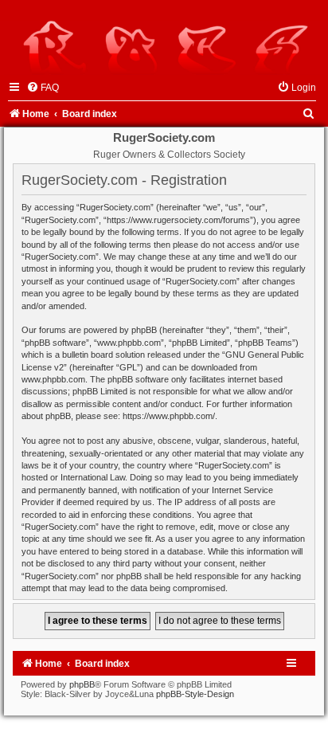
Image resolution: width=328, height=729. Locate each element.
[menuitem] (42, 87)
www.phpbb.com (53, 379)
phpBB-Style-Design (195, 694)
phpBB (82, 684)
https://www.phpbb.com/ (169, 416)
